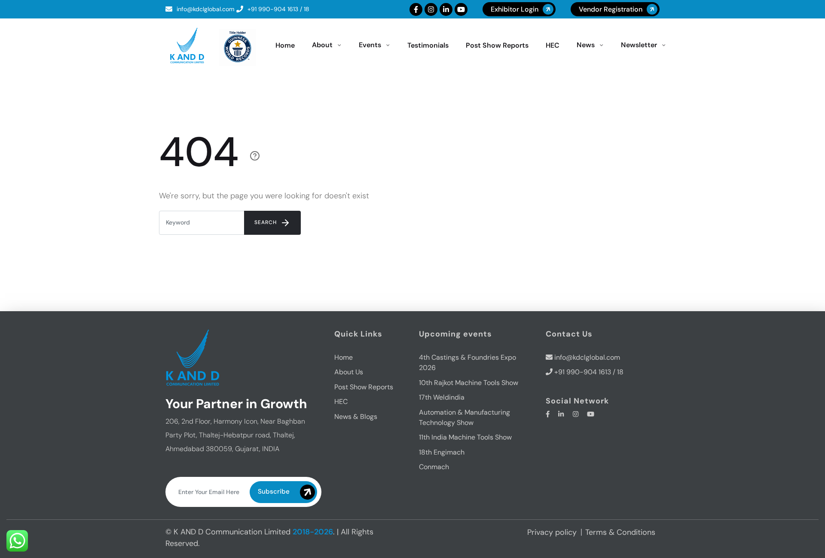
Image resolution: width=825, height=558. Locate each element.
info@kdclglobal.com (205, 9)
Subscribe (274, 491)
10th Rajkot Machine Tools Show (468, 382)
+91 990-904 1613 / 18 (278, 9)
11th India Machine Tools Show (465, 437)
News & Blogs (355, 416)
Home (343, 357)
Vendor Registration (610, 9)
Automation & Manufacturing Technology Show (464, 417)
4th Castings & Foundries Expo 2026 (467, 362)
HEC (341, 401)
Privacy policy (552, 532)
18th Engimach (441, 452)
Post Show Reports (363, 386)
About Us (348, 371)
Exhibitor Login (514, 9)
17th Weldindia (441, 397)
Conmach (434, 466)
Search (266, 222)
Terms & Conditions (620, 532)
